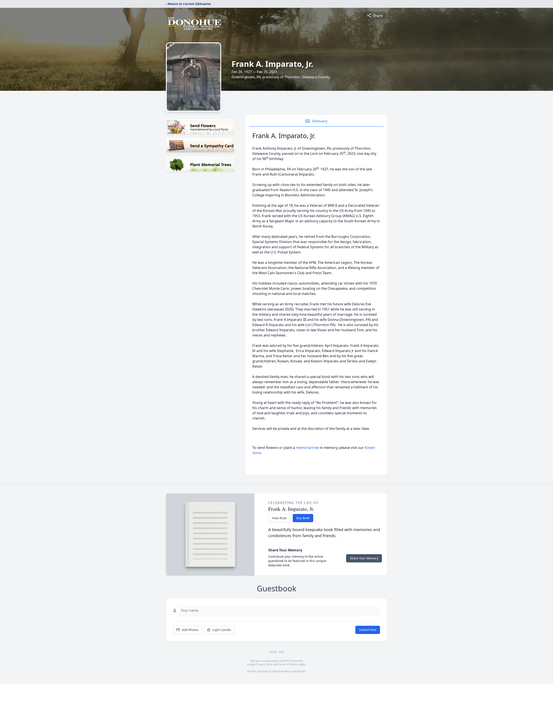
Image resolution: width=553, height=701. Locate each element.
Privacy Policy (264, 664)
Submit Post (367, 630)
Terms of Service (288, 664)
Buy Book (303, 518)
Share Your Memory (364, 558)
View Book (279, 518)
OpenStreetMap (281, 671)
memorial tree (307, 447)
